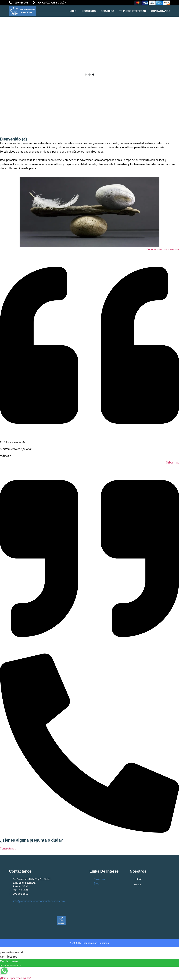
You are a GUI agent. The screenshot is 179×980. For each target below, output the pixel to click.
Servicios (107, 11)
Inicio (72, 11)
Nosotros (89, 11)
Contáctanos (160, 11)
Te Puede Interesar (132, 11)
